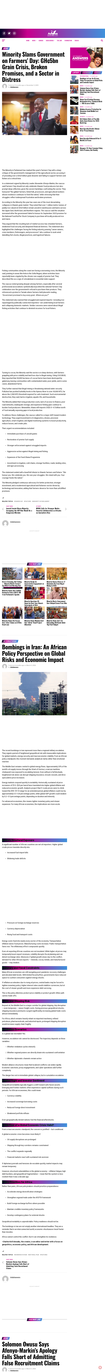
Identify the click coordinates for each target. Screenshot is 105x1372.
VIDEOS (77, 40)
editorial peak (34, 1255)
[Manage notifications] (100, 1367)
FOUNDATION (68, 40)
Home (27, 40)
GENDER (41, 40)
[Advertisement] (52, 14)
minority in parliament (41, 501)
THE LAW (59, 40)
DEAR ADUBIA (50, 40)
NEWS (33, 40)
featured (28, 501)
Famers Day (19, 501)
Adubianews (14, 87)
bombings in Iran (21, 1255)
